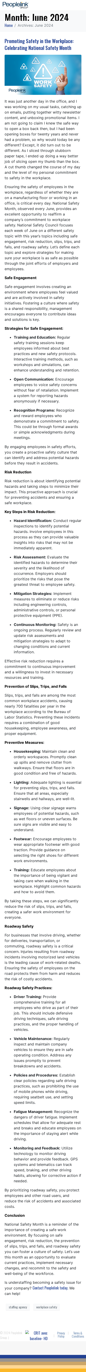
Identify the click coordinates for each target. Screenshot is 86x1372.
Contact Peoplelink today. (50, 1288)
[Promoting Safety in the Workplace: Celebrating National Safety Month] (43, 74)
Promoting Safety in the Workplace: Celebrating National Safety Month (39, 44)
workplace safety (46, 1307)
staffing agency (18, 1307)
